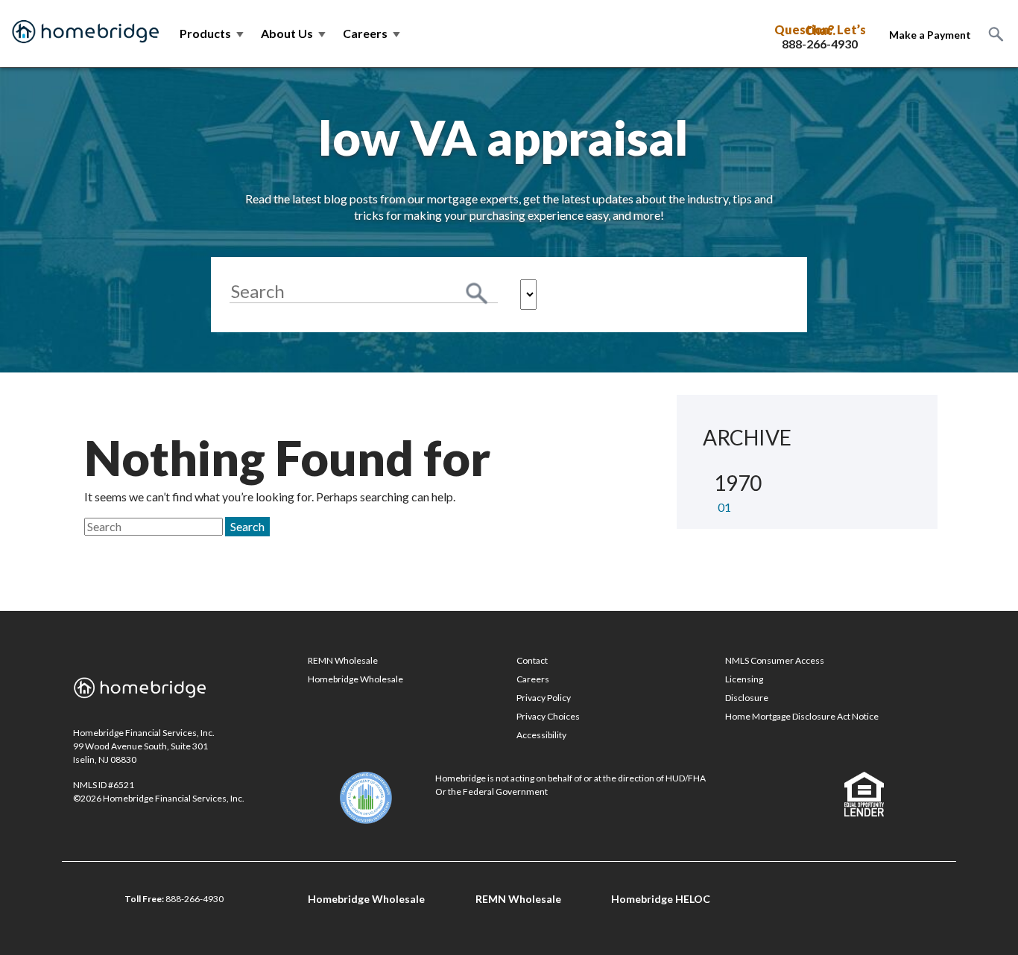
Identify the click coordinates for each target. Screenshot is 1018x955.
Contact (532, 660)
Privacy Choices (548, 716)
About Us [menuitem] (294, 33)
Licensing (744, 679)
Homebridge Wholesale (355, 679)
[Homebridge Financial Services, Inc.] (85, 33)
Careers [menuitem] (372, 33)
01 (724, 507)
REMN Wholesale (343, 660)
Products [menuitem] (213, 33)
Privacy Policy (543, 697)
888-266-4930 (820, 44)
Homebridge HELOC (660, 898)
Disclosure (746, 697)
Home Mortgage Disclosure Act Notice (802, 716)
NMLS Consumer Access (774, 660)
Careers (532, 679)
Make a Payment (930, 34)
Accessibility (541, 734)
